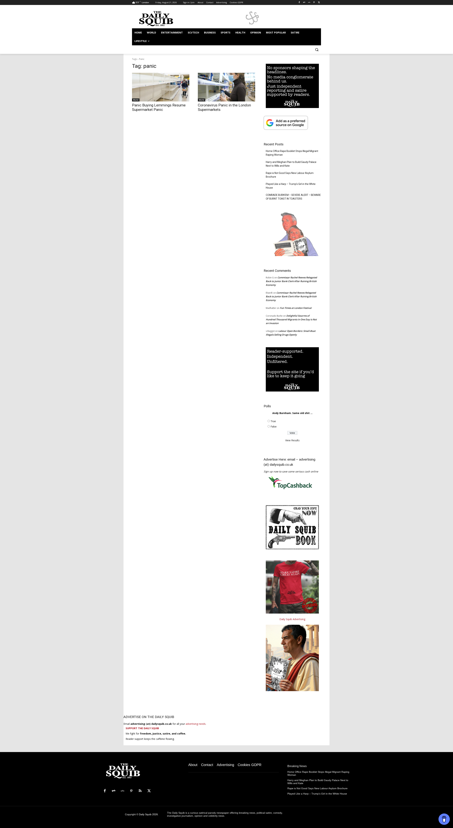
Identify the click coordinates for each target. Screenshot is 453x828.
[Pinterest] (314, 3)
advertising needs (196, 723)
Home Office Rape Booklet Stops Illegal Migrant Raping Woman (292, 153)
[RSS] (140, 791)
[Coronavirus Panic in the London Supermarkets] (226, 87)
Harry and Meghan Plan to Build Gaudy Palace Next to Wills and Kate (291, 164)
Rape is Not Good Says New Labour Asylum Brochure (290, 175)
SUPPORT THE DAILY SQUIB (142, 728)
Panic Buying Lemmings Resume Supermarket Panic (159, 107)
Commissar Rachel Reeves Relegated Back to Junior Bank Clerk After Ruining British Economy (291, 281)
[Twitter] (319, 3)
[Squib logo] (160, 18)
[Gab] (304, 3)
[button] (316, 49)
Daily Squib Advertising (292, 619)
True (273, 421)
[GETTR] (309, 3)
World (135, 100)
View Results (292, 440)
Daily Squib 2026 (148, 814)
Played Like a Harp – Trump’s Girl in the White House (291, 186)
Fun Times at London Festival (296, 308)
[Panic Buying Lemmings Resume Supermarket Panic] (160, 87)
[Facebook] (299, 3)
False (274, 426)
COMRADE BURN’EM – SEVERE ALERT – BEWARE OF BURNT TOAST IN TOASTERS (293, 197)
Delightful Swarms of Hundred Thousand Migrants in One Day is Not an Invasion (291, 319)
